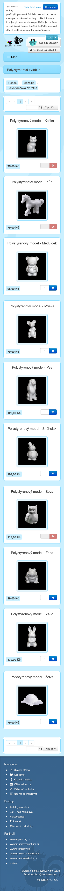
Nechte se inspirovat (25, 793)
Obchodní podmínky (21, 826)
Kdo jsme (19, 774)
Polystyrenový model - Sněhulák (32, 428)
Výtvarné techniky (23, 789)
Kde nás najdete (22, 779)
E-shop (12, 82)
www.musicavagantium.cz (24, 844)
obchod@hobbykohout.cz (45, 874)
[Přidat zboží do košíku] (53, 288)
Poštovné (15, 821)
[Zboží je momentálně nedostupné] (53, 165)
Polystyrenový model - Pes (32, 367)
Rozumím (50, 7)
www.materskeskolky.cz (23, 858)
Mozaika (29, 82)
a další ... (15, 863)
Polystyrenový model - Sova (32, 491)
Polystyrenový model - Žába (32, 553)
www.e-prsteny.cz (20, 848)
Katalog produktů (19, 807)
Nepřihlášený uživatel (44, 50)
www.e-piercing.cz (20, 839)
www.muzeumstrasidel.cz (24, 853)
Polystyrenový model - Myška (32, 306)
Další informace (32, 7)
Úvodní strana (21, 770)
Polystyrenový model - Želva (32, 677)
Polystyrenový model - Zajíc (32, 614)
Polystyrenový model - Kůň (32, 182)
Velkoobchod (17, 816)
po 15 (50, 107)
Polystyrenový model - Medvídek (32, 243)
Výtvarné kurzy (22, 784)
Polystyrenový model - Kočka (32, 121)
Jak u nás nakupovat (21, 811)
